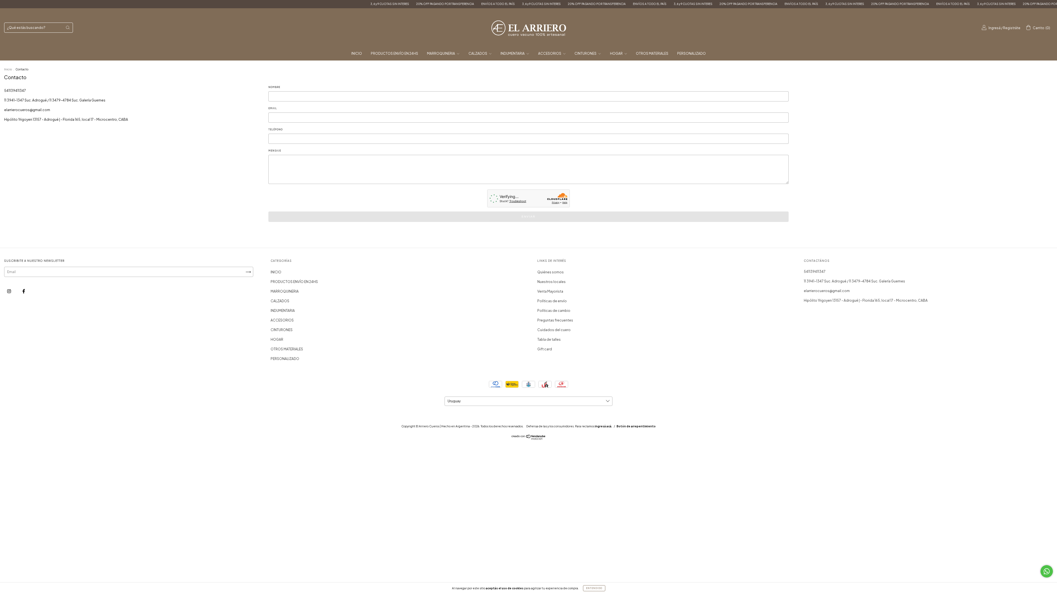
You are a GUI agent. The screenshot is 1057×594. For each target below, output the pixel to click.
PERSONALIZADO (691, 53)
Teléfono (275, 129)
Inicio (8, 69)
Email (272, 108)
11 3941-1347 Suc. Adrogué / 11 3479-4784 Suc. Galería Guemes (54, 100)
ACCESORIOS (550, 53)
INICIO (356, 53)
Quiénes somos (550, 272)
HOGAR (616, 53)
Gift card (544, 349)
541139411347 (15, 91)
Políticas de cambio (553, 311)
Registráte (1011, 28)
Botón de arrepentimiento (636, 426)
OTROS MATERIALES (652, 53)
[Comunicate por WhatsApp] (1046, 571)
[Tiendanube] (528, 438)
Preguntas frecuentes (555, 320)
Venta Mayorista (550, 291)
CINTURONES (585, 53)
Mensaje (274, 150)
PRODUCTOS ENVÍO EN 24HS (394, 53)
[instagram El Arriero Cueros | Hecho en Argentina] (9, 291)
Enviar (528, 216)
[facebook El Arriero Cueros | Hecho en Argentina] (24, 291)
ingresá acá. (603, 426)
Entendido (594, 588)
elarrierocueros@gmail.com (27, 110)
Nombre (274, 87)
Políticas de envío (552, 301)
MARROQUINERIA (441, 53)
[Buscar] (67, 27)
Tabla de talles (549, 339)
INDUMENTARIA (512, 53)
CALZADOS (478, 53)
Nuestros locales (551, 282)
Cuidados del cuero (554, 330)
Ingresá (994, 28)
